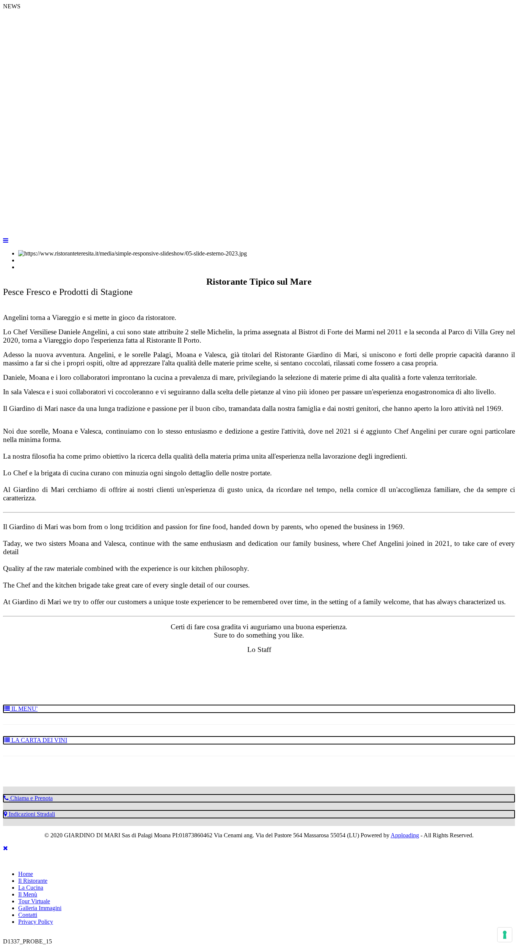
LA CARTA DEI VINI (38, 740)
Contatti (27, 915)
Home (25, 874)
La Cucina (30, 887)
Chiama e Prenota (31, 798)
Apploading (405, 835)
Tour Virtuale (34, 901)
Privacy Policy (35, 921)
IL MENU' (24, 708)
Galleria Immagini (39, 908)
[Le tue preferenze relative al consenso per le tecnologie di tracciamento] (505, 935)
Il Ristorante (32, 880)
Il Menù (27, 894)
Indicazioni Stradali (31, 814)
